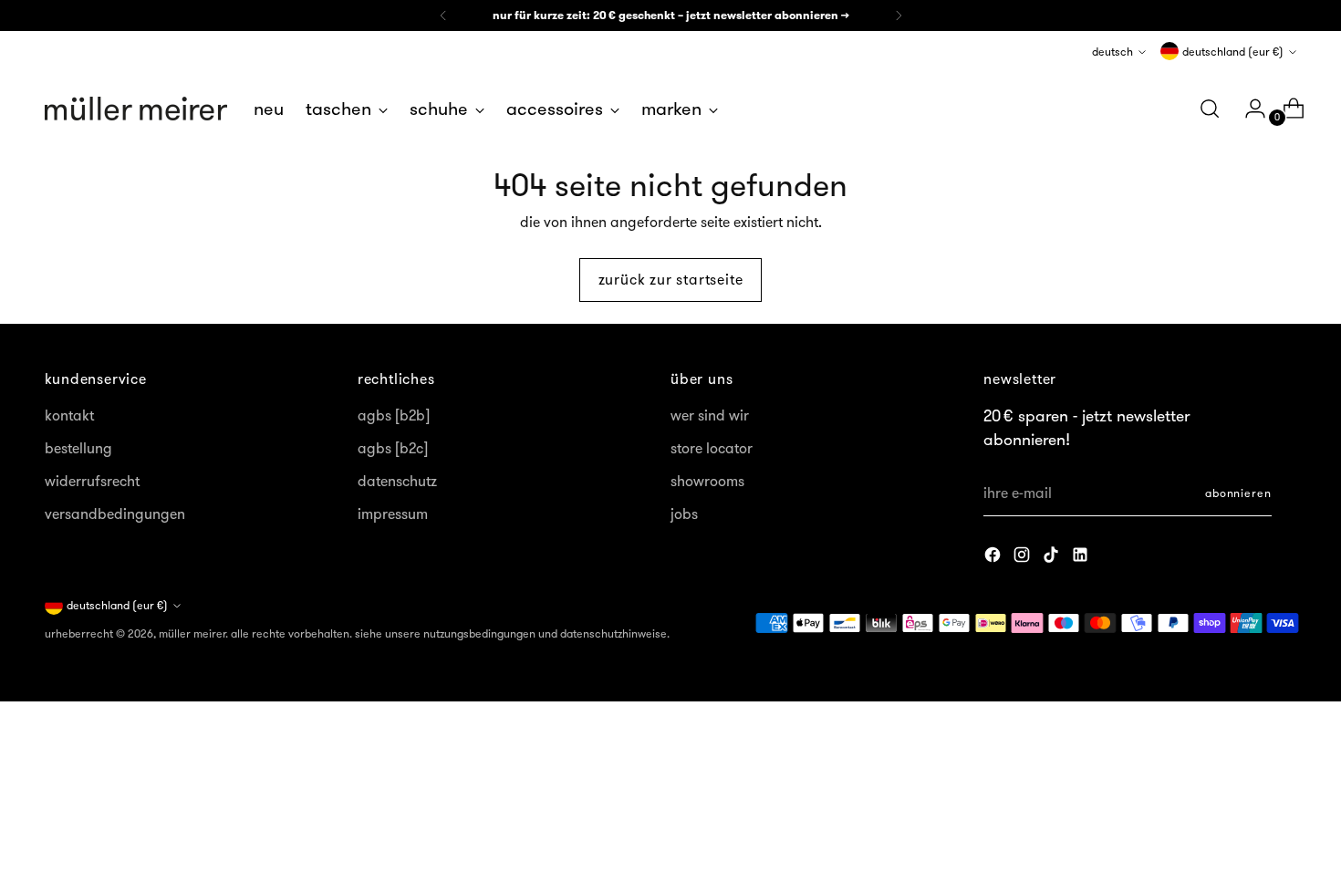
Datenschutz (397, 481)
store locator (711, 448)
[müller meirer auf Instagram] (1023, 557)
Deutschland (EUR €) (1233, 51)
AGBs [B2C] (393, 448)
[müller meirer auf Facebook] (994, 557)
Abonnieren (1238, 493)
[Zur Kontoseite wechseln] (1248, 108)
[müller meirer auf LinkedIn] (1082, 557)
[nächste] (898, 15)
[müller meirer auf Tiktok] (1053, 557)
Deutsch (1112, 51)
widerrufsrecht (92, 481)
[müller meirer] (136, 108)
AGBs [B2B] (394, 415)
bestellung (78, 448)
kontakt (69, 415)
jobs (684, 513)
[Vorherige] (443, 15)
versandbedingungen (115, 513)
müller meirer (192, 633)
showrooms (707, 481)
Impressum (393, 513)
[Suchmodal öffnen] (1209, 108)
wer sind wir (709, 415)
